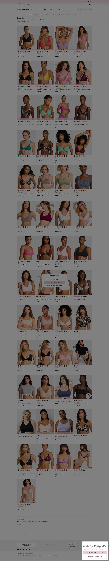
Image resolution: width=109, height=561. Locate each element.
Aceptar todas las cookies (95, 552)
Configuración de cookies (95, 556)
